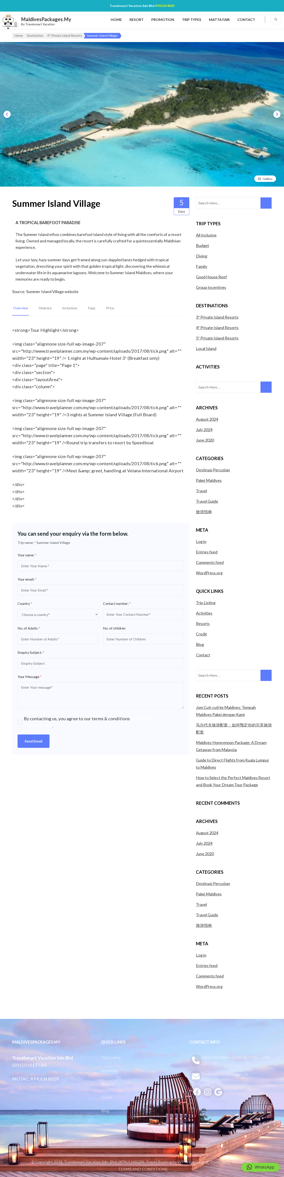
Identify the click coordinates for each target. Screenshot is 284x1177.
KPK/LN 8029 (164, 6)
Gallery (267, 179)
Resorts (203, 623)
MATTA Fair (219, 19)
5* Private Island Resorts (217, 338)
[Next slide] (276, 114)
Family (201, 266)
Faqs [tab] (91, 308)
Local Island (206, 348)
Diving (201, 256)
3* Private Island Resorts (217, 317)
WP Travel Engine (193, 1161)
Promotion (162, 19)
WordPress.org (209, 572)
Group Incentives (211, 287)
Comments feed (210, 562)
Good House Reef (211, 276)
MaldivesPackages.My (46, 19)
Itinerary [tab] (45, 308)
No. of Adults (29, 628)
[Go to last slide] (7, 114)
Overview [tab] (20, 308)
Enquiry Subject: (31, 652)
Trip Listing (205, 602)
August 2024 (207, 419)
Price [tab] (110, 308)
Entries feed (206, 551)
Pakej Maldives (209, 480)
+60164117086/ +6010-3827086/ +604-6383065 (236, 1060)
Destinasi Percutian (213, 469)
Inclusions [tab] (69, 308)
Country (25, 603)
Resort (137, 19)
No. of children (114, 628)
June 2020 (205, 440)
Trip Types (191, 19)
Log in (201, 541)
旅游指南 (204, 511)
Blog (200, 644)
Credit (201, 634)
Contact (246, 19)
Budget (202, 245)
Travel (201, 490)
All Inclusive (206, 235)
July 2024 (204, 429)
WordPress (241, 1161)
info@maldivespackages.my (224, 1074)
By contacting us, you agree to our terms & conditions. (90, 722)
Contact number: (117, 603)
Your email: (27, 579)
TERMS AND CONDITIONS (142, 1169)
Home (116, 19)
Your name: (27, 555)
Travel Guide (207, 501)
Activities (204, 613)
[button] (260, 1167)
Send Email (33, 741)
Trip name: (27, 542)
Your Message (29, 676)
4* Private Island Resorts (217, 327)
